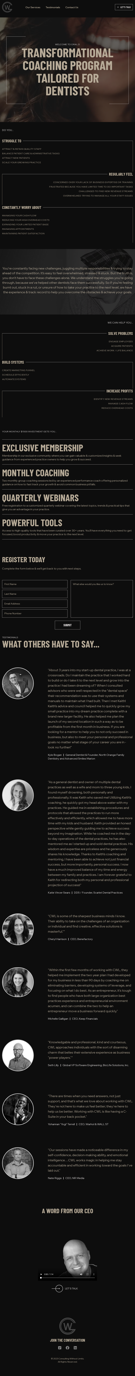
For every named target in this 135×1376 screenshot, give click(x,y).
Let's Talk (71, 1288)
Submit (67, 625)
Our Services (32, 7)
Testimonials (53, 7)
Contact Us (71, 7)
